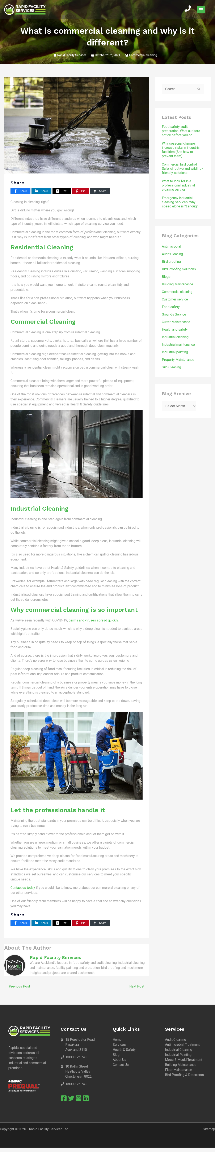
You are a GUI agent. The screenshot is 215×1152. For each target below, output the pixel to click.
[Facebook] (64, 1098)
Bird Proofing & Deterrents (184, 1075)
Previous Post (17, 986)
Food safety (171, 307)
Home (117, 1040)
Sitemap (209, 1129)
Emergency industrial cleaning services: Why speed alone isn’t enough (180, 202)
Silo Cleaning (171, 367)
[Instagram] (78, 1098)
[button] (201, 9)
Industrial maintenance (178, 345)
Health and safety (175, 329)
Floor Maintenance (178, 1070)
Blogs (166, 277)
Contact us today (22, 888)
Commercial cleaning (143, 55)
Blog (116, 1055)
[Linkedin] (86, 1098)
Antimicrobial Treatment (182, 1045)
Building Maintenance (177, 284)
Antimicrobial (171, 247)
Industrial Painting (178, 1055)
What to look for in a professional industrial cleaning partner (178, 185)
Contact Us (121, 1065)
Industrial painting (175, 352)
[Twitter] (71, 1098)
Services (119, 1045)
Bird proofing (171, 262)
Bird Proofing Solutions (179, 269)
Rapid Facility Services (72, 55)
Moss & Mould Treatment (183, 1060)
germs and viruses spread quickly (93, 620)
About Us (119, 1060)
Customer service (175, 299)
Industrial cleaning (175, 337)
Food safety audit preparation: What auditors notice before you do (181, 131)
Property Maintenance (178, 360)
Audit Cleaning (172, 254)
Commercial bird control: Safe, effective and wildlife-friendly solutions (182, 168)
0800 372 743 (76, 1057)
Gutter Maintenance (176, 322)
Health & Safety (124, 1050)
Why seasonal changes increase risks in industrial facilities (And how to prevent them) (181, 149)
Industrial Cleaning (178, 1050)
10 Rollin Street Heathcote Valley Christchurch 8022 (78, 1071)
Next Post (138, 986)
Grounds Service (174, 314)
